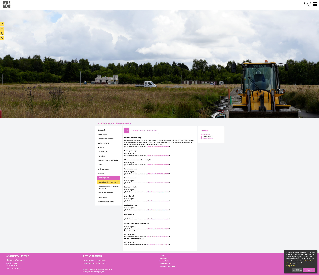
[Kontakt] (2, 33)
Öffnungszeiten (152, 130)
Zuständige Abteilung (138, 130)
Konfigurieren (290, 266)
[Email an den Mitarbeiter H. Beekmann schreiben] (202, 138)
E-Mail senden (208, 138)
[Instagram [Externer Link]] (2, 29)
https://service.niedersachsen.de (158, 147)
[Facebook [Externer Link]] (2, 24)
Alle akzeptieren (309, 270)
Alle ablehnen (297, 270)
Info (127, 130)
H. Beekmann (205, 134)
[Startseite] (7, 5)
